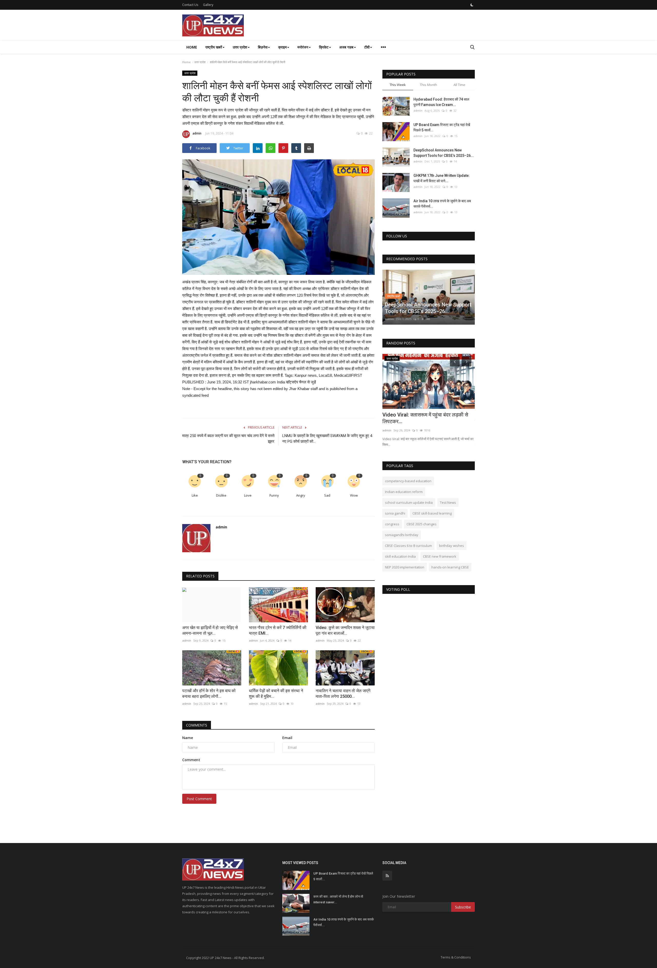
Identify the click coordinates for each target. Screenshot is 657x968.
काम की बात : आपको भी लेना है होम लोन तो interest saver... (338, 899)
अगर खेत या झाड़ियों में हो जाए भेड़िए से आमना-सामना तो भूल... (210, 630)
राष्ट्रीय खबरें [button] (213, 47)
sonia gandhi (395, 513)
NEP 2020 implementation (404, 567)
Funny (274, 495)
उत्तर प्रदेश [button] (240, 47)
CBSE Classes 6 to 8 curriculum (408, 545)
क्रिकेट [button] (323, 47)
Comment (191, 759)
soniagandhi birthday (401, 535)
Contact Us (190, 5)
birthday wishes (451, 545)
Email (287, 737)
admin (196, 133)
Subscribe (463, 907)
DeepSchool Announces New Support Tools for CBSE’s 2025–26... (443, 153)
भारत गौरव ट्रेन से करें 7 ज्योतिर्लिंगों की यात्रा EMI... (277, 630)
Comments (196, 725)
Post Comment (199, 798)
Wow (354, 495)
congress (392, 524)
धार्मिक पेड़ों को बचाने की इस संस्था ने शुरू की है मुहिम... (276, 693)
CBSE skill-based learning (432, 513)
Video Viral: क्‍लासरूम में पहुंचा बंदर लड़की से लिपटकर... (425, 418)
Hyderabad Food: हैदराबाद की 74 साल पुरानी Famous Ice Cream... (441, 102)
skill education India (400, 556)
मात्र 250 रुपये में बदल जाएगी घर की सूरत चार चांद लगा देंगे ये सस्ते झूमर (228, 438)
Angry (300, 495)
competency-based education (408, 481)
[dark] (472, 5)
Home (191, 47)
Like (195, 495)
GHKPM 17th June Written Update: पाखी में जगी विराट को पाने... (441, 178)
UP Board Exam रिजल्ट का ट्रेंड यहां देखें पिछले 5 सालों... (441, 127)
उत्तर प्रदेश (200, 62)
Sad (327, 495)
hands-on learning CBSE (450, 567)
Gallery (208, 5)
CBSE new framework (439, 556)
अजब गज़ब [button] (346, 47)
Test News (448, 502)
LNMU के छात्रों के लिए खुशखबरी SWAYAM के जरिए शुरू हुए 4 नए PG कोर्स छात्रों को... (327, 438)
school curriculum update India (409, 502)
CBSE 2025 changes (422, 524)
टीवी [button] (367, 47)
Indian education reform (404, 491)
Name (187, 737)
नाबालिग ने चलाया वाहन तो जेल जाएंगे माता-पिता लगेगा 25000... (343, 693)
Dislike (221, 495)
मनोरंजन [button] (302, 47)
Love (248, 495)
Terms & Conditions (456, 957)
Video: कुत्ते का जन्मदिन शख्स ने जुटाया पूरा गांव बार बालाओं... (345, 630)
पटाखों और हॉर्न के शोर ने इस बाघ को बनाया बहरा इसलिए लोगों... (209, 693)
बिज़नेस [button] (262, 47)
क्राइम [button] (282, 47)
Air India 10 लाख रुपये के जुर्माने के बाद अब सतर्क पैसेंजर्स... (442, 203)
